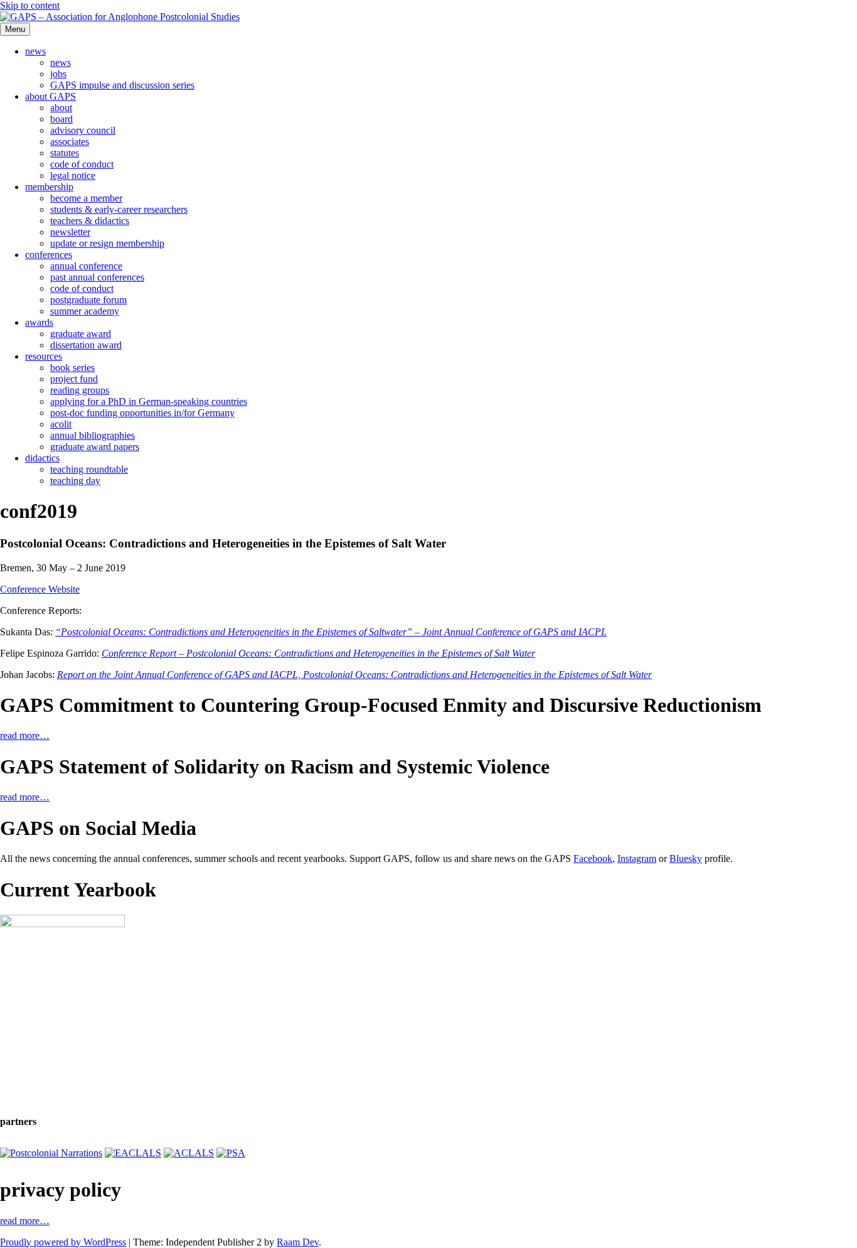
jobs (58, 73)
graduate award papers (94, 446)
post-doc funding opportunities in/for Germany (142, 412)
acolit (61, 424)
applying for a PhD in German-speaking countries (148, 401)
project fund (74, 379)
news (35, 51)
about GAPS (50, 96)
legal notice (72, 175)
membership (49, 186)
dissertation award (86, 345)
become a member (86, 198)
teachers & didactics (89, 220)
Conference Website (40, 589)
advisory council (82, 130)
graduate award (80, 333)
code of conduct (82, 164)
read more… (25, 735)
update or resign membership (107, 243)
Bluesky (685, 858)
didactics (42, 458)
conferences (48, 254)
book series (72, 367)
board (61, 119)
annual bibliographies (92, 435)
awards (39, 322)
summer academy (84, 311)
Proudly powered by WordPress (63, 1242)
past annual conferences (97, 277)
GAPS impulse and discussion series (122, 85)
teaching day (75, 480)
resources (43, 356)
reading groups (79, 390)
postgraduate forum (88, 299)
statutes (64, 153)
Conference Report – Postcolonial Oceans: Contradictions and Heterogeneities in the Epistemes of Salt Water (318, 653)
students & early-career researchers (119, 209)
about (61, 107)
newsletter (70, 232)
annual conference (86, 266)
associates (69, 141)
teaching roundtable (89, 469)
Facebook (592, 858)
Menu (15, 29)
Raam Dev (298, 1242)
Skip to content (30, 5)
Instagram (636, 858)
